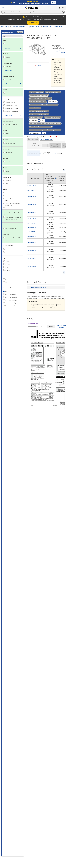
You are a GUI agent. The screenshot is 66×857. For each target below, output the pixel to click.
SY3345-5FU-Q (32, 190)
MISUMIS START (5, 26)
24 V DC (7, 133)
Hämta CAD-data (47, 139)
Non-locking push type (11, 195)
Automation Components (18, 26)
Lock (7, 183)
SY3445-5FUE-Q (32, 204)
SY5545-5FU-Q (32, 250)
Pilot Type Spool (9, 152)
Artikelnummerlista (34, 153)
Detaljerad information (46, 153)
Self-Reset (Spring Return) (12, 124)
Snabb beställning (56, 145)
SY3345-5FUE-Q (32, 196)
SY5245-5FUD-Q (32, 223)
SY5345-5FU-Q (32, 227)
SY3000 (7, 249)
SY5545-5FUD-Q (32, 258)
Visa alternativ (7, 48)
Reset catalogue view (32, 323)
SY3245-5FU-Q (32, 185)
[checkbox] (12, 44)
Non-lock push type (10, 193)
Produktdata (34, 139)
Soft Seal (8, 162)
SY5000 (7, 252)
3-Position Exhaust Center (12, 108)
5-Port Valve (8, 66)
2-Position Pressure (10, 102)
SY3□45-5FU (8, 264)
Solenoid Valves (47, 26)
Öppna (51, 326)
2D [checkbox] (6, 279)
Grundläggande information (38, 287)
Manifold (8, 57)
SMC (28, 32)
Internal (7, 171)
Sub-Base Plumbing (10, 143)
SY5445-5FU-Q (32, 236)
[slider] (37, 326)
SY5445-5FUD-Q (32, 242)
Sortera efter (56, 178)
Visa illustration (8, 70)
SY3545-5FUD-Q (32, 212)
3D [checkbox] (6, 282)
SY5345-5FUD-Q (32, 232)
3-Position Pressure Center (12, 111)
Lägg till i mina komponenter (33, 145)
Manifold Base (9, 80)
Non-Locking (8, 180)
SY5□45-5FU (8, 270)
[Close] (63, 16)
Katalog (39, 65)
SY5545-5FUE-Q (32, 266)
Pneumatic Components (34, 26)
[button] (53, 2)
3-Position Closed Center (11, 105)
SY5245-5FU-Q (32, 218)
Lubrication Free (9, 93)
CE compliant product (11, 228)
